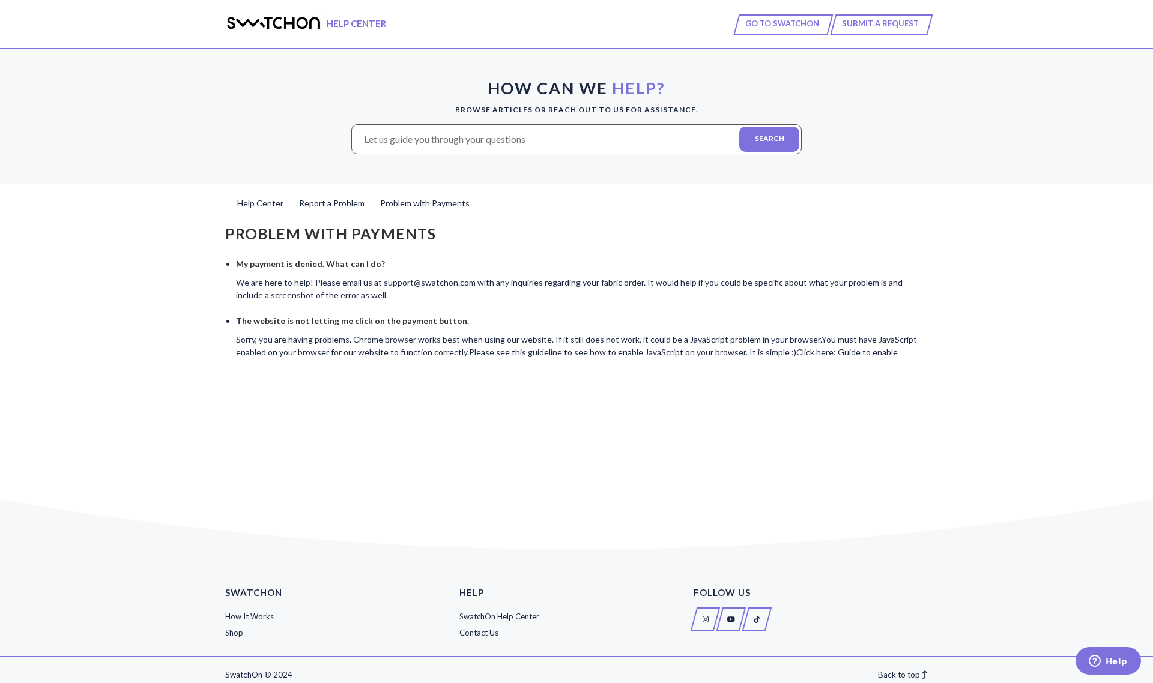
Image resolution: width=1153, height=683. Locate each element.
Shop (234, 632)
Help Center (260, 203)
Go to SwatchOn (782, 23)
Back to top (900, 674)
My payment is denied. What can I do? (310, 264)
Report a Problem (332, 203)
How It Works (249, 616)
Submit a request (880, 23)
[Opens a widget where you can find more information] (1108, 662)
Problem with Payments (425, 203)
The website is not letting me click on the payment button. (352, 321)
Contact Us (478, 632)
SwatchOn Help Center (499, 616)
